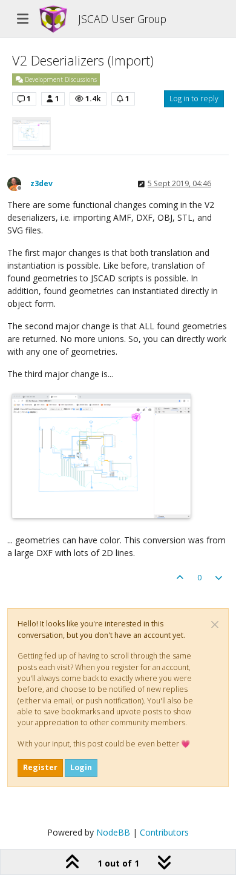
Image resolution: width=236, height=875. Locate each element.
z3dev (41, 183)
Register (40, 767)
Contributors (164, 832)
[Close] (215, 624)
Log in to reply (193, 98)
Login (81, 767)
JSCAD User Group (122, 19)
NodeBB (113, 832)
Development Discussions (60, 79)
